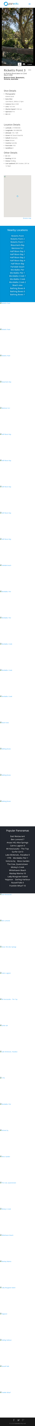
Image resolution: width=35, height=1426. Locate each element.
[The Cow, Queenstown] (17, 1183)
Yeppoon (9, 879)
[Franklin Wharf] (17, 1392)
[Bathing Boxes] (17, 749)
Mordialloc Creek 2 (17, 282)
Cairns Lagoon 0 (17, 845)
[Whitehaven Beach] (17, 1235)
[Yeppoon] (17, 1314)
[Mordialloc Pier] (17, 591)
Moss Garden (23, 861)
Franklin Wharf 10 (17, 885)
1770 (9, 858)
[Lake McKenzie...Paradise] (17, 1052)
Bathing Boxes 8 (17, 288)
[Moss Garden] (17, 1156)
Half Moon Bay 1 (17, 254)
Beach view (17, 285)
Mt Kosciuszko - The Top (17, 848)
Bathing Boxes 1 (17, 294)
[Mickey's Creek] (17, 1209)
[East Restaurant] (17, 894)
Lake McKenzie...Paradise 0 (17, 855)
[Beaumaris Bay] (17, 382)
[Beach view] (17, 723)
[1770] (17, 1078)
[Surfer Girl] (17, 1025)
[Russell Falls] (17, 1366)
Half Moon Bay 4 (17, 260)
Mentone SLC (17, 248)
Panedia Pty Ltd (20, 1423)
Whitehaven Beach (17, 870)
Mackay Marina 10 (17, 873)
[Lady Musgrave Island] (17, 1288)
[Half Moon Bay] (17, 434)
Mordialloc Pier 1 (17, 273)
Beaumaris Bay (17, 245)
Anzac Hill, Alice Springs (17, 842)
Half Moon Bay (17, 263)
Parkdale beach (17, 266)
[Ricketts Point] (17, 303)
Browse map (27, 218)
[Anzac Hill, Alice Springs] (17, 947)
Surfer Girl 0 (17, 851)
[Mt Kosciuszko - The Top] (17, 999)
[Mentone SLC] (17, 408)
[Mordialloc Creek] (17, 644)
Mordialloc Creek (17, 279)
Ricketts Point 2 (17, 239)
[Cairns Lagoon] (17, 973)
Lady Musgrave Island (18, 876)
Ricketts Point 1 (17, 242)
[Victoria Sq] (17, 1130)
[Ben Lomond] (17, 921)
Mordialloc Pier (17, 269)
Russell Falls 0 (17, 882)
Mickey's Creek (17, 867)
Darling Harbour (22, 879)
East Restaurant (17, 836)
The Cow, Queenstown (17, 864)
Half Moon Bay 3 (17, 251)
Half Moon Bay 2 (17, 257)
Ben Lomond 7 (17, 839)
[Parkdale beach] (17, 565)
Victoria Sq (10, 861)
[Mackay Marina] (17, 1261)
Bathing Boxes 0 (17, 291)
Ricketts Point (17, 236)
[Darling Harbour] (17, 1340)
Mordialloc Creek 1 (17, 276)
